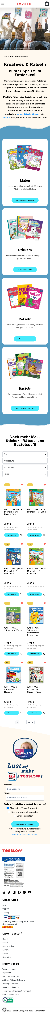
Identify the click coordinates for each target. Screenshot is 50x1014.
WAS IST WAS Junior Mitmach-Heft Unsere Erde (13, 512)
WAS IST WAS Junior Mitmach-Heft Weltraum (13, 571)
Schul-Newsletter (25, 816)
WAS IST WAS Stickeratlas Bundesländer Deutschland (33, 631)
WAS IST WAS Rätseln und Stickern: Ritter (34, 689)
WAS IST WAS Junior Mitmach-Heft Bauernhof (36, 571)
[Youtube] (29, 892)
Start (4, 56)
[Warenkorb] (47, 3)
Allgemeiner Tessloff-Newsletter (25, 808)
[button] (21, 535)
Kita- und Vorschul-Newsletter (25, 812)
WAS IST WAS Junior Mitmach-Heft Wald (36, 510)
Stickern (25, 250)
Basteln (25, 388)
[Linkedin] (14, 892)
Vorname (8, 784)
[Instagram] (3, 892)
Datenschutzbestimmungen (25, 834)
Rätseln (25, 319)
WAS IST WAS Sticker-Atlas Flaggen (10, 689)
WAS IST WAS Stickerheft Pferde (13, 629)
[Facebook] (19, 892)
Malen (25, 180)
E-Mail (7, 793)
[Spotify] (24, 892)
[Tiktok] (9, 892)
